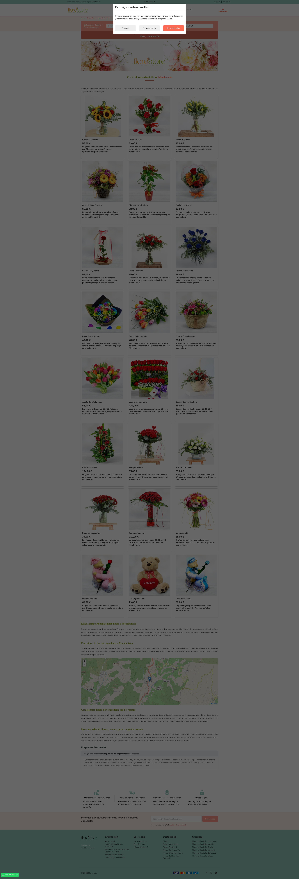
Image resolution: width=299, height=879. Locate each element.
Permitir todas (173, 28)
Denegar (125, 28)
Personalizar (149, 28)
